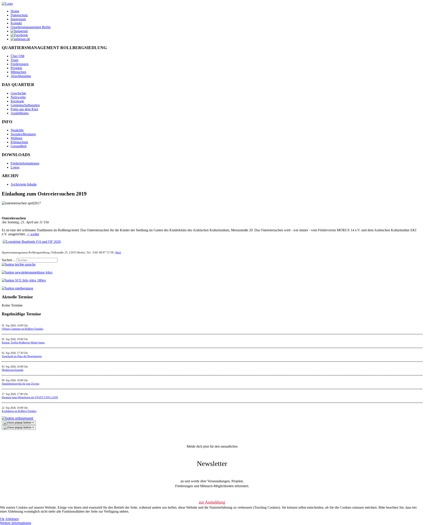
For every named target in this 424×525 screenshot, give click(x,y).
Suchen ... (9, 260)
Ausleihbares (20, 113)
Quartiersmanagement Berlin (31, 27)
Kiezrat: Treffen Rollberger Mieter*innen (23, 342)
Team (14, 60)
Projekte (16, 68)
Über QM (17, 56)
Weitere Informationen (15, 523)
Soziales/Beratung (23, 134)
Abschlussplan (21, 76)
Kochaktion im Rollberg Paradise (19, 411)
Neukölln (17, 130)
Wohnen (16, 138)
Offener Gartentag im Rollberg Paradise (22, 328)
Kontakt (16, 23)
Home (15, 11)
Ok (2, 519)
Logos (15, 167)
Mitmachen (18, 72)
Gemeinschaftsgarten (25, 105)
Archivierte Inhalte (24, 184)
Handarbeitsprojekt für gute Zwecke (20, 383)
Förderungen (19, 64)
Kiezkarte (17, 101)
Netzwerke (18, 97)
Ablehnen (12, 519)
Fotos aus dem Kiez (24, 109)
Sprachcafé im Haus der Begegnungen (22, 356)
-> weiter (32, 234)
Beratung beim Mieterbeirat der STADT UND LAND (30, 397)
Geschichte (18, 93)
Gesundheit (18, 146)
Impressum (18, 19)
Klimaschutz (19, 142)
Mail (118, 252)
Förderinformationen (25, 163)
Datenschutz (19, 15)
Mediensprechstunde (12, 370)
